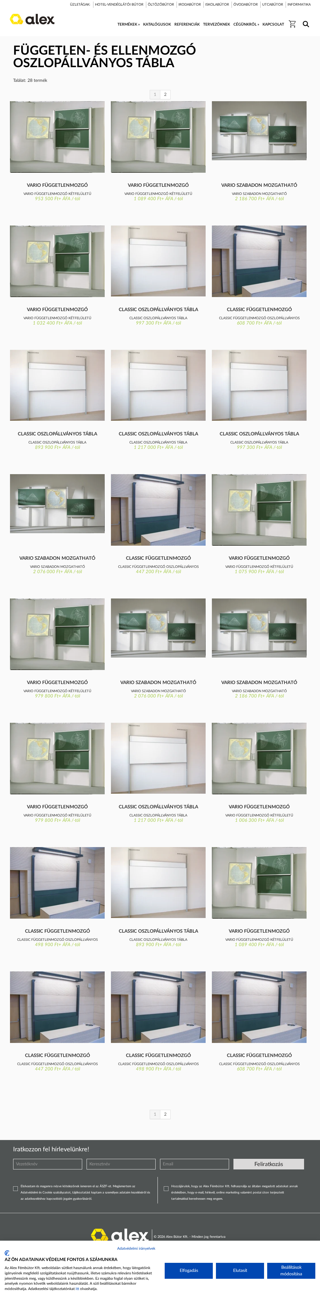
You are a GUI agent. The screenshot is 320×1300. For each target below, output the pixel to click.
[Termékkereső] (304, 20)
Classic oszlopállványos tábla (158, 309)
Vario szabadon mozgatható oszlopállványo (259, 186)
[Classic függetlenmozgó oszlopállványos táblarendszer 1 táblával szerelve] (259, 261)
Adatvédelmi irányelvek (136, 1248)
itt (77, 1289)
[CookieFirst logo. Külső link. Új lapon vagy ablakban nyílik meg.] (7, 1253)
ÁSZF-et (105, 1186)
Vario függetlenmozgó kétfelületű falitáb (57, 186)
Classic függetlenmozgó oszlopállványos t (259, 310)
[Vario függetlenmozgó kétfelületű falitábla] (57, 137)
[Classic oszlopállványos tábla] (158, 261)
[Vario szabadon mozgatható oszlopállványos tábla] (259, 130)
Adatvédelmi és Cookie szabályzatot (46, 1192)
